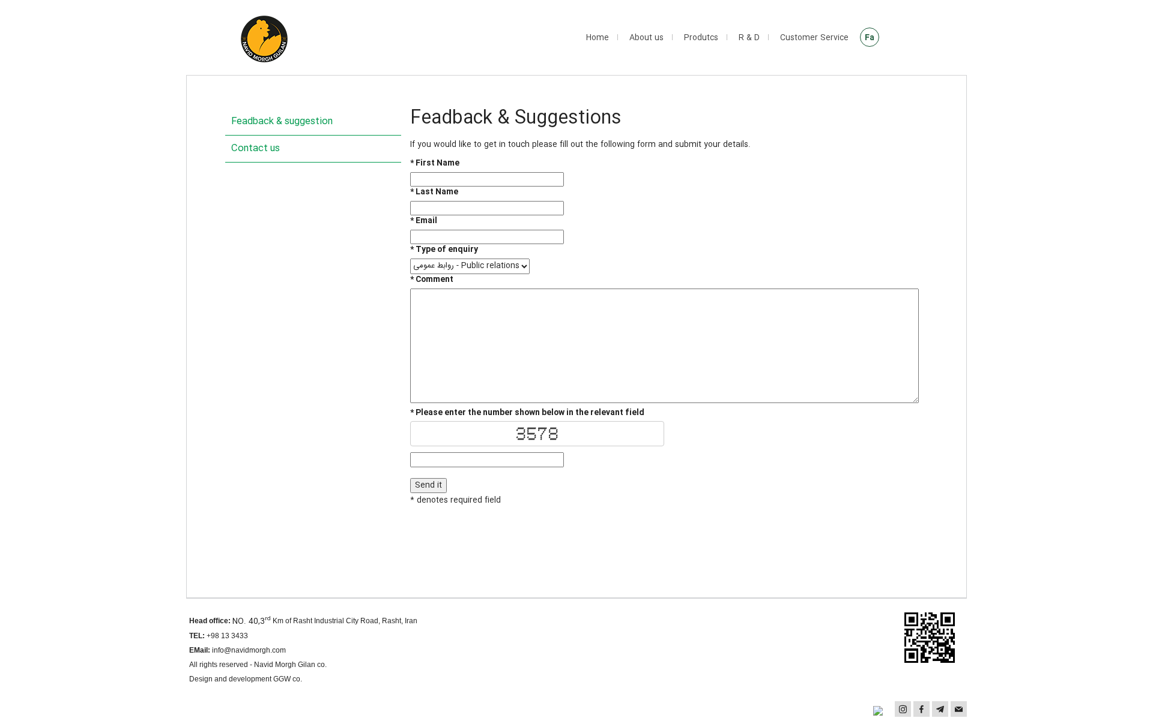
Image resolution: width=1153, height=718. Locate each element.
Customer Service (814, 37)
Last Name (434, 192)
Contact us (255, 148)
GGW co (286, 679)
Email (423, 221)
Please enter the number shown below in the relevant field (527, 413)
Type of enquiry (444, 250)
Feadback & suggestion (282, 121)
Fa (869, 37)
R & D (749, 37)
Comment (431, 280)
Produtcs (701, 37)
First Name (434, 163)
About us (646, 37)
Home (597, 37)
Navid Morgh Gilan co (289, 664)
